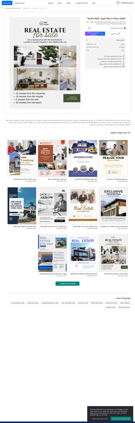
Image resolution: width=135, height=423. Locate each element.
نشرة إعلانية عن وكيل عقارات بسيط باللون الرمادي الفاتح (113, 226)
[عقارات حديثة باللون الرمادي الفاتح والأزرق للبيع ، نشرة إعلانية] (52, 253)
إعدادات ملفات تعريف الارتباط (100, 418)
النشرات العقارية (26, 8)
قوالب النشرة (35, 8)
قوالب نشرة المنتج (83, 303)
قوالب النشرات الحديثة (96, 303)
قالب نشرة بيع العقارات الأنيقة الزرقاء (86, 179)
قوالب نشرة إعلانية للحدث (17, 303)
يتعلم (60, 2)
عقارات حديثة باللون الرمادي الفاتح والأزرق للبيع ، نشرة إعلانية (52, 274)
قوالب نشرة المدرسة (123, 307)
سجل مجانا (7, 2)
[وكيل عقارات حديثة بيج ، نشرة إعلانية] (22, 158)
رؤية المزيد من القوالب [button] (67, 283)
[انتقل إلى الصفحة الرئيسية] (125, 3)
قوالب (68, 2)
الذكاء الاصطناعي (81, 2)
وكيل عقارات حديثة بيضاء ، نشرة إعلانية (85, 226)
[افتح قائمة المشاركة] (89, 28)
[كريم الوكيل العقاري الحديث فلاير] (113, 158)
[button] (116, 34)
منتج (93, 2)
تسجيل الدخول (20, 2)
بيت (46, 8)
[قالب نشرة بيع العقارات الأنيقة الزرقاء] (83, 158)
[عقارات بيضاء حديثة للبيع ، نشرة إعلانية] (113, 253)
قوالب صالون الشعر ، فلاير (68, 303)
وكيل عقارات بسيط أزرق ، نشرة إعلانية (24, 226)
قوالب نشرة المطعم (33, 303)
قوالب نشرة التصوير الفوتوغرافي (50, 303)
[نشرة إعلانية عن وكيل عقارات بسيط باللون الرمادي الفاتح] (113, 205)
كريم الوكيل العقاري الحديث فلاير (117, 179)
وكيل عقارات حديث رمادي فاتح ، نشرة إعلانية (53, 226)
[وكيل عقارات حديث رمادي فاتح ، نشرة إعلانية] (52, 205)
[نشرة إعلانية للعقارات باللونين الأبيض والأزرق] (83, 253)
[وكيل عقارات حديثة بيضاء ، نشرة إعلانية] (83, 205)
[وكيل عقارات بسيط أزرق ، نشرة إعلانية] (22, 205)
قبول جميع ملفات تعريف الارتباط (121, 418)
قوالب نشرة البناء (110, 307)
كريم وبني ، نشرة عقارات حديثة (57, 179)
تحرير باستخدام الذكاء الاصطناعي (93, 34)
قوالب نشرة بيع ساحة (111, 303)
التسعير (50, 2)
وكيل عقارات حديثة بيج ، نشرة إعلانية (25, 179)
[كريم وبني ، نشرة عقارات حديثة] (52, 158)
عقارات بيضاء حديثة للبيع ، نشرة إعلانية (116, 274)
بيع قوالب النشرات (124, 303)
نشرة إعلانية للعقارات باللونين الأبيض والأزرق (84, 274)
